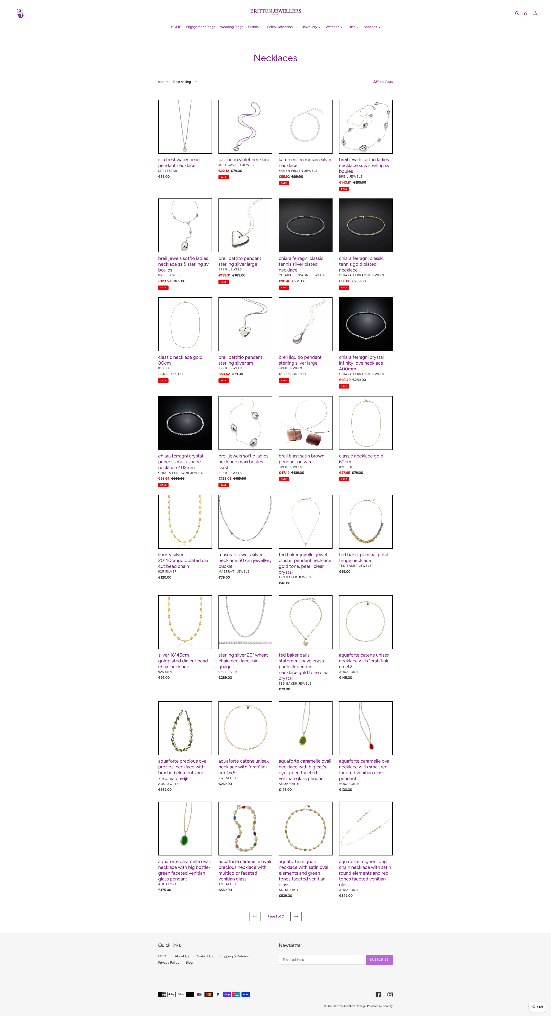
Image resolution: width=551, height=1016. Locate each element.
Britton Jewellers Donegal (350, 1006)
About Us (182, 956)
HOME (163, 956)
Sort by (163, 82)
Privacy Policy (168, 962)
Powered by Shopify (380, 1006)
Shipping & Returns (234, 956)
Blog (189, 962)
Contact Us (204, 956)
